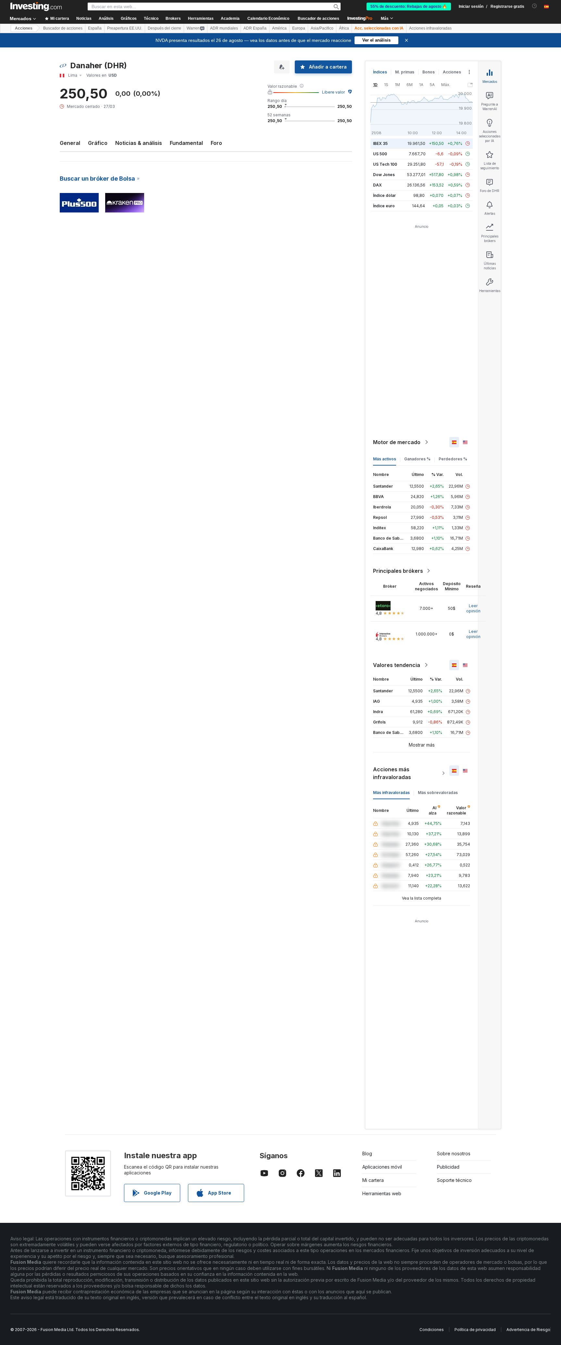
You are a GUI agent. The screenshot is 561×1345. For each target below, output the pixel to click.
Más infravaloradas (391, 792)
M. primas (404, 72)
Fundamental (186, 143)
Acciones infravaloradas (430, 28)
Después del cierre (164, 28)
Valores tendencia (396, 665)
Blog (367, 1153)
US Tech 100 (385, 164)
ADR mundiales (224, 28)
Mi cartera (373, 1180)
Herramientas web (381, 1193)
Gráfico (97, 143)
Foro (216, 143)
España (95, 28)
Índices (380, 72)
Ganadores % (417, 458)
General (70, 143)
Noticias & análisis (138, 143)
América (279, 28)
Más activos (384, 458)
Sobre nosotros (453, 1153)
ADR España (255, 28)
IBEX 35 (380, 143)
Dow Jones (384, 174)
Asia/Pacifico (322, 28)
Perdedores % (453, 458)
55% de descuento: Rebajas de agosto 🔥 (408, 6)
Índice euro (384, 205)
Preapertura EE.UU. (124, 28)
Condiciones (431, 1329)
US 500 (380, 153)
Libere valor (333, 92)
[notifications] (534, 6)
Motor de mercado (396, 442)
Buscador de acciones (318, 18)
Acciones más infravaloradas (392, 773)
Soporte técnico (454, 1180)
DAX (377, 185)
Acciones (23, 28)
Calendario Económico (268, 18)
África (344, 28)
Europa (298, 28)
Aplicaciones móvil (382, 1167)
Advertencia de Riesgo (528, 1329)
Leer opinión (473, 608)
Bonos (428, 72)
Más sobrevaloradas (438, 792)
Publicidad (448, 1167)
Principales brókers (398, 571)
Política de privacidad (475, 1329)
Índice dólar (384, 195)
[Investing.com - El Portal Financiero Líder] (36, 6)
